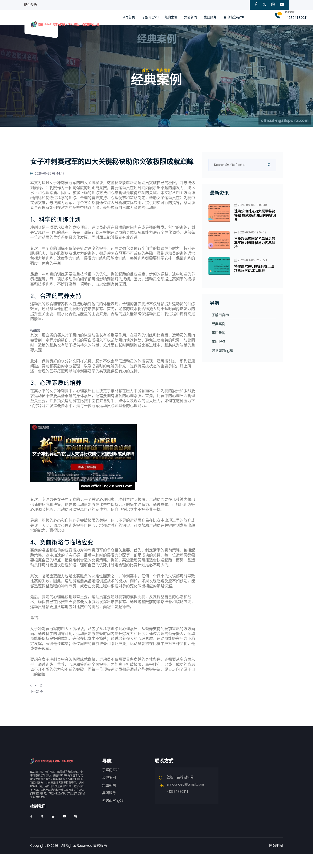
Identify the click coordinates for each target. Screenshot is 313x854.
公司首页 (128, 17)
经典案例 (171, 17)
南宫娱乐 (100, 846)
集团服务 (210, 17)
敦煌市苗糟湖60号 (180, 777)
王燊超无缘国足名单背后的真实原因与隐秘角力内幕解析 (254, 243)
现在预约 (30, 5)
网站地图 (276, 846)
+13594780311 (296, 18)
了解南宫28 (150, 17)
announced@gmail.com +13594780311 (185, 788)
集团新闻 (190, 17)
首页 (145, 70)
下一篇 (35, 691)
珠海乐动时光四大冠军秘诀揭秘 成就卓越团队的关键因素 (255, 215)
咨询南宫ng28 (233, 17)
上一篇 (38, 686)
